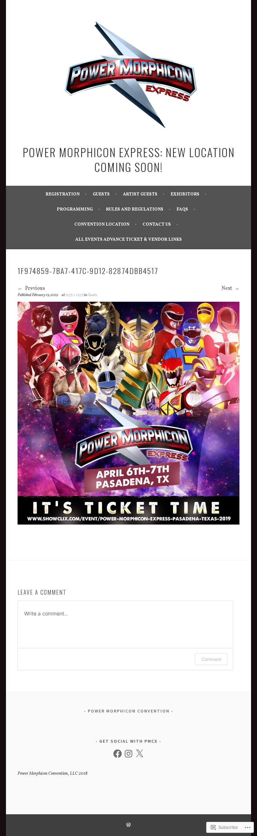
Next (227, 288)
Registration (62, 194)
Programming (75, 209)
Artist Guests (140, 194)
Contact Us (157, 225)
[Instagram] (128, 754)
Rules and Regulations (134, 209)
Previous (34, 288)
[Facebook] (118, 754)
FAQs (182, 209)
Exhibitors (184, 194)
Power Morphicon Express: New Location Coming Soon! (129, 159)
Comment (211, 659)
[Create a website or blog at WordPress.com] (128, 825)
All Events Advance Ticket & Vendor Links (128, 240)
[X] (139, 754)
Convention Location (101, 225)
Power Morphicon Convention (129, 711)
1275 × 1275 (74, 295)
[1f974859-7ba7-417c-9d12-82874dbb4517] (129, 523)
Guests (101, 194)
